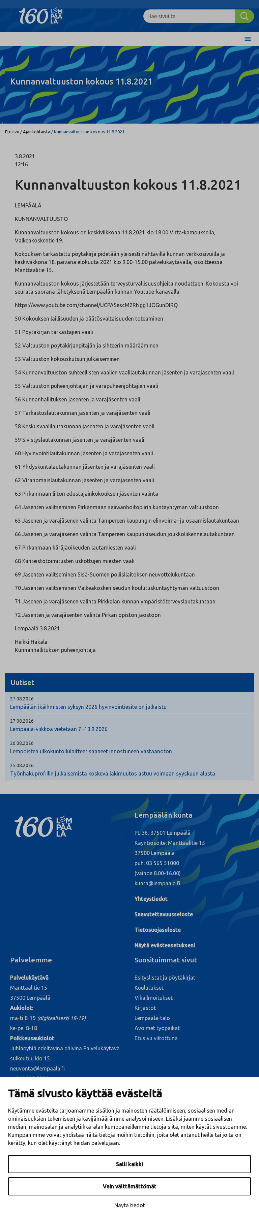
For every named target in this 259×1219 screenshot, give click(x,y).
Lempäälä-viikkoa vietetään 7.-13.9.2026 (59, 729)
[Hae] (244, 16)
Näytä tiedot (129, 1205)
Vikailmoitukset (154, 998)
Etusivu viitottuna (156, 1038)
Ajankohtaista (36, 131)
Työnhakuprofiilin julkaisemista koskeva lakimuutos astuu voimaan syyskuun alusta (112, 773)
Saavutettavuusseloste (164, 914)
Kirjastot (145, 1008)
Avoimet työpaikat (157, 1028)
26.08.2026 (22, 743)
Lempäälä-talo (152, 1018)
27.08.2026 (22, 698)
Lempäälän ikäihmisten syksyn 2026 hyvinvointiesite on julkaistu (88, 707)
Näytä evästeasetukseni (165, 945)
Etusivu (12, 131)
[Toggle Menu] (247, 39)
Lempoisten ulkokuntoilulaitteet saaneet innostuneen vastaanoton (91, 751)
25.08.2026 (22, 765)
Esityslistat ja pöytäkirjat (165, 978)
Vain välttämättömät (129, 1186)
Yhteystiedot (151, 899)
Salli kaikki (129, 1164)
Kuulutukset (149, 988)
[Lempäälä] (45, 16)
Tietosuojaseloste (158, 930)
